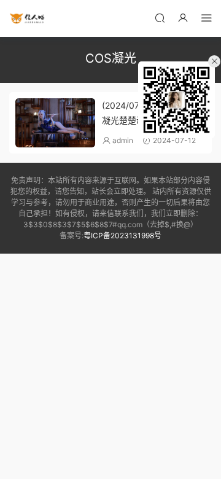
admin (122, 140)
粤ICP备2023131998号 (122, 235)
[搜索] (159, 17)
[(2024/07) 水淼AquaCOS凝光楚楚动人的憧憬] (55, 122)
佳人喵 (27, 18)
